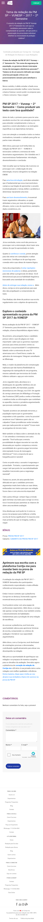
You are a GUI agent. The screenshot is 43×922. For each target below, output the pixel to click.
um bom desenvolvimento (17, 197)
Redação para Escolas (11, 843)
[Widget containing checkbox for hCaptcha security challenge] (21, 755)
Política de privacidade (27, 918)
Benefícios (11, 870)
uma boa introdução (15, 180)
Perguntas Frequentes (11, 802)
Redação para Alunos (11, 847)
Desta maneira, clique (11, 674)
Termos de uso (13, 918)
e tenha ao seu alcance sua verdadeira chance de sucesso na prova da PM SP (21, 677)
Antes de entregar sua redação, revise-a (18, 285)
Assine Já (12, 795)
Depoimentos (12, 798)
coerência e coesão (17, 253)
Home (11, 840)
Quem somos (12, 855)
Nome (9, 745)
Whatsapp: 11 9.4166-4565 (11, 828)
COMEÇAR (36, 3)
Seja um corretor (11, 873)
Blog (11, 806)
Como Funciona (11, 817)
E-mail (25, 745)
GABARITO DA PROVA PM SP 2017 (24, 539)
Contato (11, 809)
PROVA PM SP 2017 (16, 536)
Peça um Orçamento (12, 825)
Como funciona (11, 866)
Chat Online (11, 892)
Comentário (11, 730)
